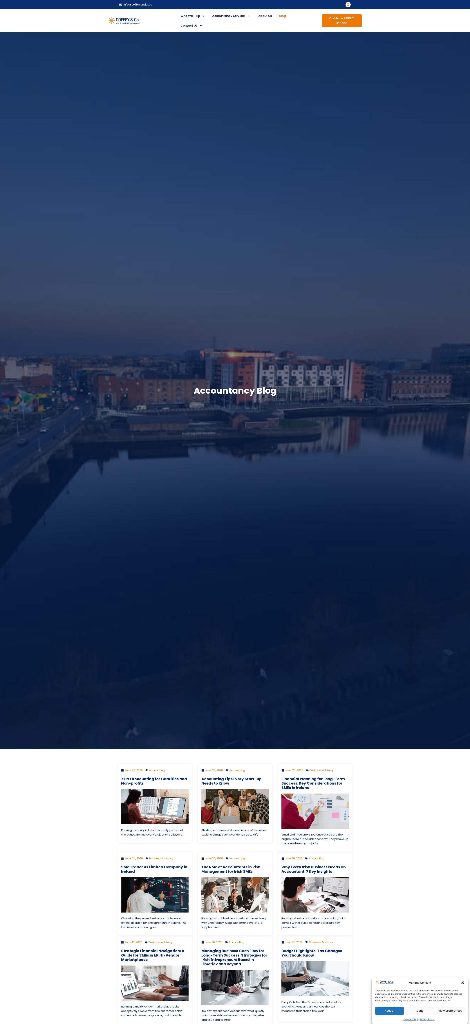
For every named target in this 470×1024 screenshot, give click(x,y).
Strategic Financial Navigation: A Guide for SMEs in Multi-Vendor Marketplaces (152, 955)
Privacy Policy (427, 1019)
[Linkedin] (348, 4)
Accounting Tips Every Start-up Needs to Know (231, 781)
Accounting (157, 770)
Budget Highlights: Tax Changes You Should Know (311, 953)
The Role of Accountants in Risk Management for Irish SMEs (230, 869)
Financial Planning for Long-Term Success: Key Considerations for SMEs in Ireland (313, 783)
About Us (265, 16)
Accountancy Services (228, 16)
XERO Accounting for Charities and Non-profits (154, 781)
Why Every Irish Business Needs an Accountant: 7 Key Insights (313, 869)
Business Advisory (321, 770)
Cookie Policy (411, 1019)
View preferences (450, 1011)
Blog (282, 16)
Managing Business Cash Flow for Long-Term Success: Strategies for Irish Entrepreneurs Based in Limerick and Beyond (234, 957)
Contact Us (189, 25)
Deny (420, 1011)
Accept (390, 1011)
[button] (462, 983)
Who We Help (190, 16)
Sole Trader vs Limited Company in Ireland (154, 869)
